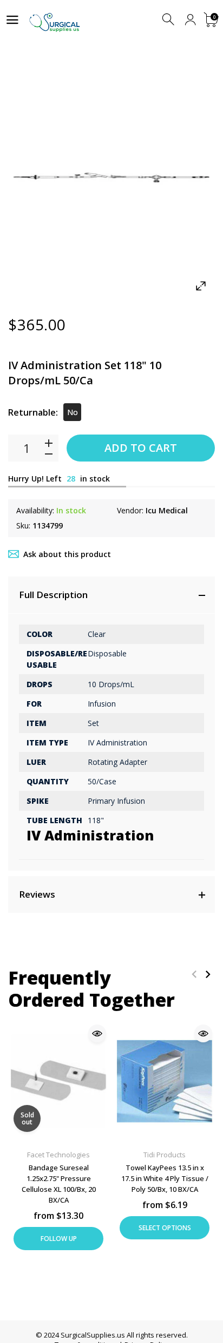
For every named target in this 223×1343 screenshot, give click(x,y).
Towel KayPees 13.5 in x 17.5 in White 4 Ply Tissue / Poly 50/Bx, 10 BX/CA (164, 1178)
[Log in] (190, 19)
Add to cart (140, 447)
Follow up (59, 1238)
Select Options (165, 1227)
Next (207, 974)
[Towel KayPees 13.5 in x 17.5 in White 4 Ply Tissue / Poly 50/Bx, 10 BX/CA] (164, 1081)
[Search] (169, 19)
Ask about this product (67, 554)
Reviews (37, 894)
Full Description (53, 594)
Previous (194, 974)
